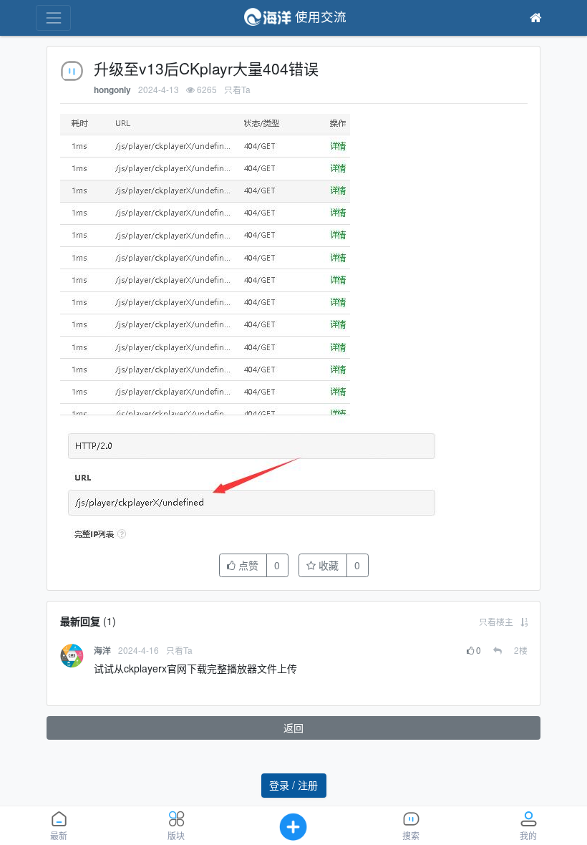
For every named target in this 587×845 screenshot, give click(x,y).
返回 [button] (293, 727)
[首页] (535, 18)
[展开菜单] (53, 17)
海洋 (102, 650)
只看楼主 (496, 621)
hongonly (112, 90)
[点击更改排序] (524, 621)
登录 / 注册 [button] (293, 785)
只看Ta (237, 89)
